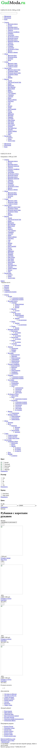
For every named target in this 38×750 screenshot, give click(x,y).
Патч (9, 76)
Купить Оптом (8, 726)
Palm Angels (11, 120)
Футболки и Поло (13, 36)
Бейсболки (14, 443)
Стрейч (13, 351)
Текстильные (15, 430)
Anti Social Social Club (14, 82)
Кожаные (14, 425)
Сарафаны (14, 372)
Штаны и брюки (13, 52)
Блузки (10, 25)
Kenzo (9, 110)
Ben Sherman (11, 87)
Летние (13, 369)
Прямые (13, 350)
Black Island (11, 88)
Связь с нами (8, 705)
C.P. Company (12, 93)
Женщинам (7, 16)
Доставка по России (10, 695)
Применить (4, 471)
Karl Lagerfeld (12, 109)
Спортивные (15, 359)
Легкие (17, 307)
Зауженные (14, 348)
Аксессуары (7, 68)
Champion (11, 95)
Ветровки (18, 313)
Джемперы (14, 334)
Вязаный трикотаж (13, 28)
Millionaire (11, 114)
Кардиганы (14, 337)
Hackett (10, 106)
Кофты (13, 340)
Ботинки (10, 58)
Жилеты (13, 309)
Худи (12, 386)
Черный (7, 469)
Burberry (10, 92)
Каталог (6, 287)
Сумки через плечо (13, 438)
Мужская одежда (13, 38)
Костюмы (11, 44)
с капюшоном (19, 388)
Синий (7, 468)
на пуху (17, 310)
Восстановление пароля (11, 716)
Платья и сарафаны (13, 32)
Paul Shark (11, 122)
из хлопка (18, 332)
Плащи (13, 326)
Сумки (6, 62)
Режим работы (8, 700)
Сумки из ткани (12, 66)
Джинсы (10, 30)
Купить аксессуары (10, 736)
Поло (12, 397)
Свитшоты (14, 384)
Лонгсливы (14, 395)
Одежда (6, 22)
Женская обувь (12, 55)
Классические (15, 354)
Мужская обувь (12, 57)
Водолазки (14, 331)
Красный (7, 466)
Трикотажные (15, 361)
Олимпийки (15, 383)
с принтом (18, 391)
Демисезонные (19, 304)
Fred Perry (11, 101)
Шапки (13, 446)
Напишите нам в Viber (7, 740)
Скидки (6, 702)
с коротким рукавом (10, 291)
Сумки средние (12, 436)
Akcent (10, 80)
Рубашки (10, 33)
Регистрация (8, 711)
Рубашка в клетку (6, 598)
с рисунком (18, 392)
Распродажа (7, 136)
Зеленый (7, 464)
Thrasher (10, 129)
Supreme (10, 126)
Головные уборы (13, 71)
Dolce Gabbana (12, 99)
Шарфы (10, 77)
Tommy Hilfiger (12, 131)
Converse (10, 96)
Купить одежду (8, 731)
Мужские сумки (12, 65)
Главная (6, 285)
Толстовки (11, 35)
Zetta (9, 134)
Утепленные (15, 362)
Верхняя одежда (12, 27)
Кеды (9, 60)
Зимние (17, 306)
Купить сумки (8, 734)
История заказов (9, 717)
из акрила (18, 447)
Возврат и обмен (9, 699)
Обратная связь (8, 714)
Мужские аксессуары (14, 73)
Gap (9, 104)
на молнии (14, 381)
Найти (3, 281)
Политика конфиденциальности (14, 719)
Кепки (13, 444)
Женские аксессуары (14, 69)
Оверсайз (14, 356)
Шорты (10, 51)
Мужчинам (7, 18)
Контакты (7, 703)
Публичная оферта (9, 720)
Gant (9, 103)
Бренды (6, 79)
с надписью (18, 389)
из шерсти (18, 451)
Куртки (13, 312)
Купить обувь (8, 733)
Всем (5, 19)
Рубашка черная (5, 558)
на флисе (21, 317)
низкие (17, 429)
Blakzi (9, 90)
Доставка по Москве (10, 694)
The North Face (12, 128)
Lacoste (10, 112)
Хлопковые (14, 373)
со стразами (18, 410)
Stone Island (11, 125)
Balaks (10, 84)
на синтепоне (22, 320)
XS (4, 478)
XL (4, 485)
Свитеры (14, 343)
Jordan (9, 107)
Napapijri (10, 117)
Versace (10, 133)
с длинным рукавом (17, 298)
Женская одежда (13, 24)
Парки (13, 321)
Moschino (10, 115)
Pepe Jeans (11, 123)
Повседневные (15, 358)
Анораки (14, 302)
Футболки (14, 400)
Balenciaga (11, 85)
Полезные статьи (9, 728)
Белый (6, 462)
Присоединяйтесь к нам (8, 739)
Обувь (6, 54)
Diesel (9, 98)
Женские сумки (12, 63)
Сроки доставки (9, 697)
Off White (10, 118)
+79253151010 (5, 742)
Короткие (14, 367)
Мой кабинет (8, 712)
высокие (17, 427)
